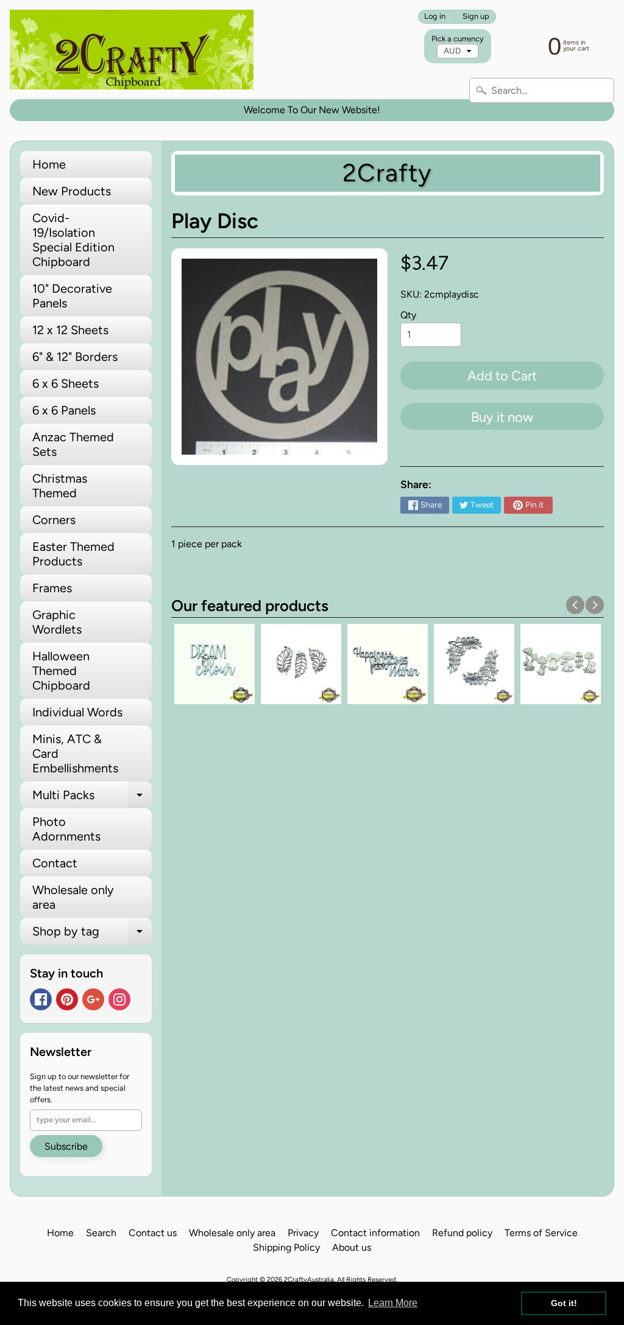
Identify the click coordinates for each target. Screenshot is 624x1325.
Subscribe (66, 1146)
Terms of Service (541, 1233)
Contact (54, 863)
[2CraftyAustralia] (132, 49)
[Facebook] (41, 999)
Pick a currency (457, 38)
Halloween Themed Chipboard (61, 671)
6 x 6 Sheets (65, 383)
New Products (71, 191)
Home (49, 164)
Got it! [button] (564, 1303)
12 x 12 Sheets (70, 330)
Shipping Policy (286, 1247)
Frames (52, 588)
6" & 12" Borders (75, 356)
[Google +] (93, 999)
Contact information (375, 1233)
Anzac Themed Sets (73, 444)
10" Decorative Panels (72, 295)
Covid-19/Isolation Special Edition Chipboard (73, 240)
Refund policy (462, 1233)
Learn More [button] (392, 1303)
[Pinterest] (67, 999)
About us (351, 1247)
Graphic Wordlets (57, 622)
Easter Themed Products (73, 553)
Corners (54, 519)
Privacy (303, 1233)
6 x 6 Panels (64, 410)
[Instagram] (119, 999)
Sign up (476, 17)
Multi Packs (92, 798)
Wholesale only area (73, 897)
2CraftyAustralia (309, 1279)
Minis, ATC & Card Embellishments (75, 753)
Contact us (153, 1233)
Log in (434, 17)
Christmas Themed (59, 485)
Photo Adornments (66, 829)
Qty (408, 315)
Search (101, 1233)
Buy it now (502, 417)
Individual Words (77, 712)
